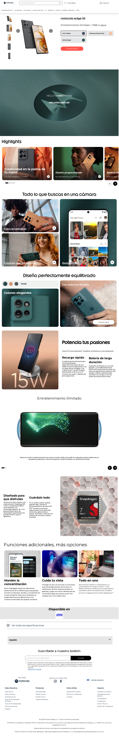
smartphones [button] (6, 10)
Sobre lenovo (9, 695)
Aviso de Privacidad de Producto (12, 703)
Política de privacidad (34, 673)
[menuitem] (7, 10)
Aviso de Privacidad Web (13, 707)
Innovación (27, 10)
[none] (22, 567)
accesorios (18, 10)
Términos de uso (10, 700)
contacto (69, 700)
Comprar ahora (72, 49)
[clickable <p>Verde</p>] (5, 284)
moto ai (58, 10)
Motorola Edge (40, 695)
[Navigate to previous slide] (110, 471)
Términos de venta (11, 710)
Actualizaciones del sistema (103, 698)
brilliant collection (68, 10)
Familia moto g (41, 698)
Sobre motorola (10, 698)
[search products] (60, 3)
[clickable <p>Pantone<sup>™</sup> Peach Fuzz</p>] (11, 284)
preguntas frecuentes (74, 695)
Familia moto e (40, 700)
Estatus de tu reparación (105, 710)
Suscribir (81, 661)
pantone (51, 10)
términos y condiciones (74, 698)
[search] (38, 3)
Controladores (101, 702)
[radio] (74, 33)
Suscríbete (71, 3)
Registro (8, 712)
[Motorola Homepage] (8, 3)
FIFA (77, 10)
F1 (45, 10)
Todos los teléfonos (42, 703)
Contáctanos (101, 704)
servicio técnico (38, 10)
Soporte (106, 3)
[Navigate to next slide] (115, 471)
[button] (18, 10)
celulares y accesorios (104, 695)
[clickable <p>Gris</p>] (16, 284)
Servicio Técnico (102, 707)
